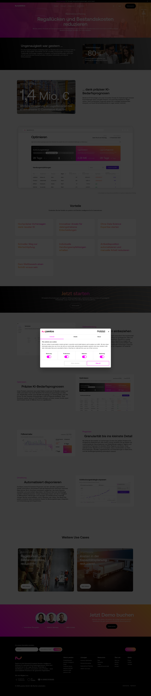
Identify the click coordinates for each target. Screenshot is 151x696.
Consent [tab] (52, 336)
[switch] (66, 357)
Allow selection (75, 363)
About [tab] (99, 336)
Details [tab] (75, 336)
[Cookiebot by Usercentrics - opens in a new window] (98, 331)
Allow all (98, 363)
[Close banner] (108, 331)
